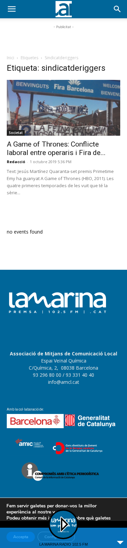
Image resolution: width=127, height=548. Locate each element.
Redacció (16, 161)
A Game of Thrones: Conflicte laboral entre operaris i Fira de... (56, 148)
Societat (16, 132)
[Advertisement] (63, 38)
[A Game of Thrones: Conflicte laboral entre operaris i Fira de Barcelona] (63, 108)
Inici (10, 58)
